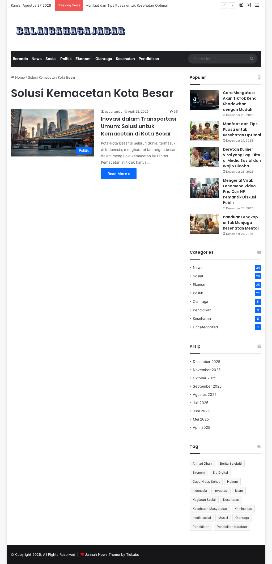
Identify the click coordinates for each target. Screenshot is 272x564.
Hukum (232, 482)
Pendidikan (149, 58)
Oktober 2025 (204, 378)
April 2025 (201, 427)
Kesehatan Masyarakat (210, 509)
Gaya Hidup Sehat (206, 482)
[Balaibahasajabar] (71, 31)
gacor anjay (113, 111)
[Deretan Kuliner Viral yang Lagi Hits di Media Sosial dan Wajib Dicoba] (204, 157)
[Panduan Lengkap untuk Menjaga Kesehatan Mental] (204, 224)
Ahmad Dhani (202, 463)
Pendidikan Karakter (232, 527)
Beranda (20, 58)
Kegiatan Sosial (204, 500)
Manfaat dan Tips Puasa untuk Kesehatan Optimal (242, 129)
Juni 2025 (201, 411)
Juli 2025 (200, 403)
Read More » (119, 173)
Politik (66, 58)
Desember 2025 (206, 361)
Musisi (223, 518)
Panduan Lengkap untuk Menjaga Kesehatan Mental (241, 222)
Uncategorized (205, 327)
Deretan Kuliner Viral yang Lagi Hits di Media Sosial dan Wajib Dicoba (242, 158)
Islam (239, 491)
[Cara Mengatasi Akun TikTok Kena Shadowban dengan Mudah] (204, 100)
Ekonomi (83, 58)
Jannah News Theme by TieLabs (112, 554)
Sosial (51, 58)
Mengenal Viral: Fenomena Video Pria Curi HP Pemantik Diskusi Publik (239, 191)
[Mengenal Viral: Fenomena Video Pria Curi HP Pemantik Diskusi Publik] (204, 188)
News (37, 58)
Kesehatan (125, 58)
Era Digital (220, 472)
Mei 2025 (201, 419)
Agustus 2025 (204, 394)
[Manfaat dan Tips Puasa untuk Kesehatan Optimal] (204, 131)
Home (19, 77)
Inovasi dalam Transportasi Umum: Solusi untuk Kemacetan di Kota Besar (138, 126)
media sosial (202, 518)
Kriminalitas (243, 509)
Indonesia (200, 491)
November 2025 (206, 370)
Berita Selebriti (231, 463)
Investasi (221, 491)
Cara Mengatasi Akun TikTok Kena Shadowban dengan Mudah (240, 101)
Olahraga (103, 58)
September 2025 (207, 386)
